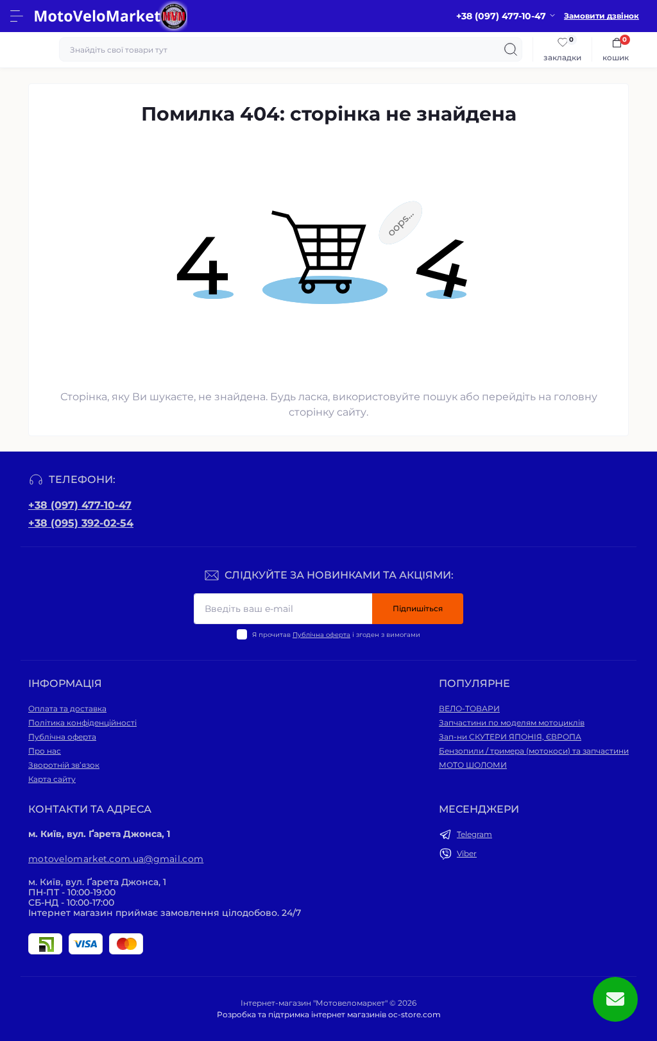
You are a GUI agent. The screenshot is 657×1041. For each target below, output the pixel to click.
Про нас (44, 751)
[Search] (510, 49)
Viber (467, 853)
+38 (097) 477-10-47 (80, 505)
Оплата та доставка (67, 708)
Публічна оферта (321, 635)
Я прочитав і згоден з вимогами (336, 635)
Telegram (474, 834)
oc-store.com (414, 1014)
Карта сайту (52, 779)
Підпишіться (418, 608)
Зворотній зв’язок (63, 765)
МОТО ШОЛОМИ (473, 765)
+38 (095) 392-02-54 (80, 523)
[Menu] (16, 16)
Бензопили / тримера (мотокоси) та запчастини (534, 751)
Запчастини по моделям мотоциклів (511, 722)
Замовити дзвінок (601, 16)
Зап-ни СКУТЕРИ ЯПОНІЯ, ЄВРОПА (510, 736)
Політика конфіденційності (82, 722)
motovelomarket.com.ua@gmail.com (115, 859)
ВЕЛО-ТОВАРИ (469, 708)
